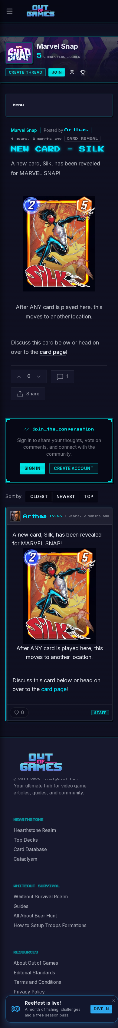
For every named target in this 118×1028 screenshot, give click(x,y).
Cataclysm (25, 859)
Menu (18, 105)
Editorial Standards (34, 973)
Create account (73, 468)
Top (88, 496)
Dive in (101, 1008)
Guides (21, 906)
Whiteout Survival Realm (41, 897)
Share (32, 394)
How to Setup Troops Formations (50, 925)
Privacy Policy (29, 992)
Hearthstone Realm (35, 830)
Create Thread (25, 72)
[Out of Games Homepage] (41, 762)
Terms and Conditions (37, 982)
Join (57, 72)
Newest (66, 496)
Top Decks (26, 840)
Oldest (39, 496)
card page (53, 352)
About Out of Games (36, 963)
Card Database (30, 849)
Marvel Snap (24, 130)
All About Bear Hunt (35, 916)
